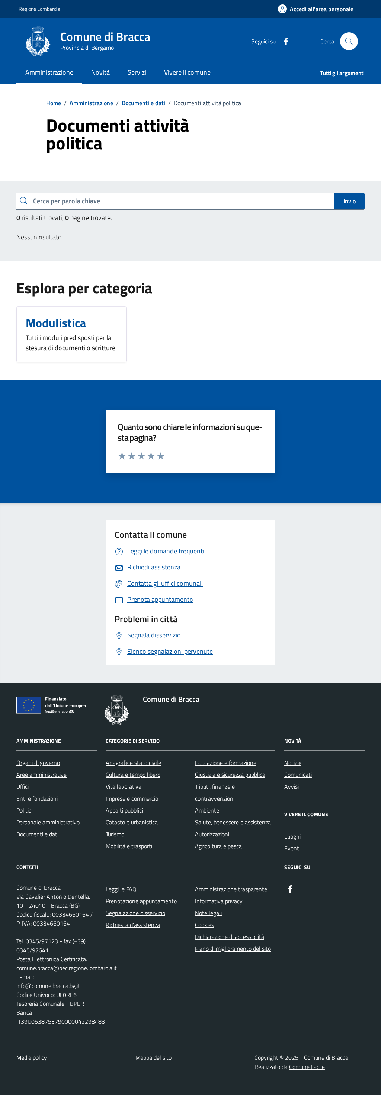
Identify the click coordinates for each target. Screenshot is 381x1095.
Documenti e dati (143, 102)
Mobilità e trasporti (129, 846)
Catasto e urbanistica (132, 822)
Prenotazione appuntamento (141, 901)
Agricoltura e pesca (218, 846)
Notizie (292, 762)
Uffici (22, 786)
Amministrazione (91, 102)
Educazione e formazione (225, 762)
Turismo (115, 834)
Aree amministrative (41, 774)
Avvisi (291, 786)
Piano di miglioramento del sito (233, 948)
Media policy (31, 1057)
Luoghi (292, 836)
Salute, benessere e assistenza (233, 822)
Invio (349, 201)
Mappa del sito (153, 1057)
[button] (315, 9)
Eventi (292, 848)
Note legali (208, 912)
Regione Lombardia (39, 9)
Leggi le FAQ (121, 889)
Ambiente (207, 810)
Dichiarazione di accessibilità (229, 936)
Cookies (204, 924)
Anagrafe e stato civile (133, 762)
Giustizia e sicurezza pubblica (230, 774)
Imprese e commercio (132, 798)
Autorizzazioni (212, 834)
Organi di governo (38, 762)
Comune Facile (307, 1066)
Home (53, 102)
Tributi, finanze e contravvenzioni (215, 792)
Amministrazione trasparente (231, 889)
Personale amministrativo (48, 822)
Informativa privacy (219, 901)
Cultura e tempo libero (133, 774)
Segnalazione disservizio (135, 912)
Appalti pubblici (124, 810)
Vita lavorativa (123, 786)
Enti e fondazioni (37, 798)
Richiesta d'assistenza (133, 924)
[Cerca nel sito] (349, 41)
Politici (24, 810)
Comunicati (298, 774)
